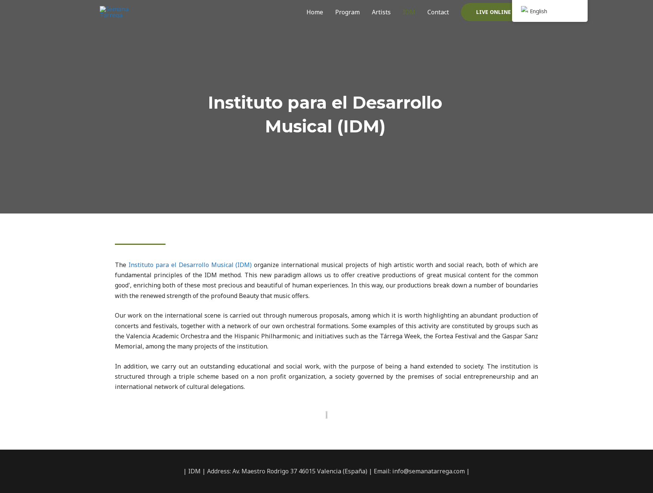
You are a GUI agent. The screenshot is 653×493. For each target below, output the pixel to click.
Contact (438, 12)
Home (314, 12)
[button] (504, 12)
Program (347, 12)
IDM (409, 12)
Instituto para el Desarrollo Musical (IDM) (190, 265)
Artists (381, 12)
